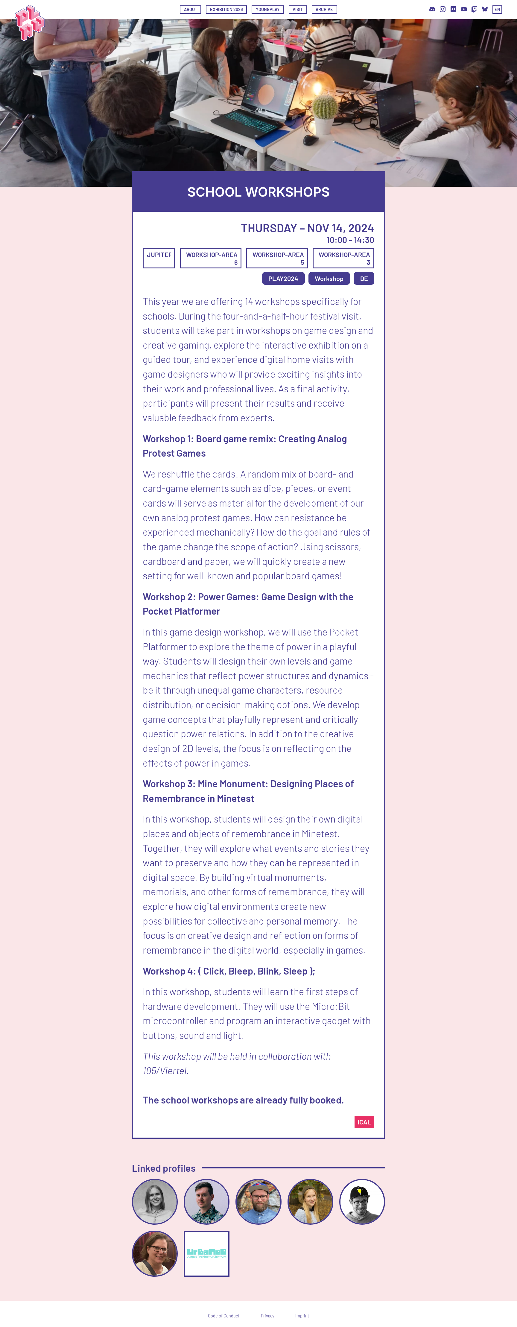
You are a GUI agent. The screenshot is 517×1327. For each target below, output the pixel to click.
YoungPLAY (268, 9)
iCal (364, 1122)
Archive (324, 9)
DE (364, 278)
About (190, 9)
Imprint (302, 1316)
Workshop (329, 278)
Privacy (267, 1316)
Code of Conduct (223, 1316)
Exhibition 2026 (226, 9)
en (497, 9)
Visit (298, 9)
